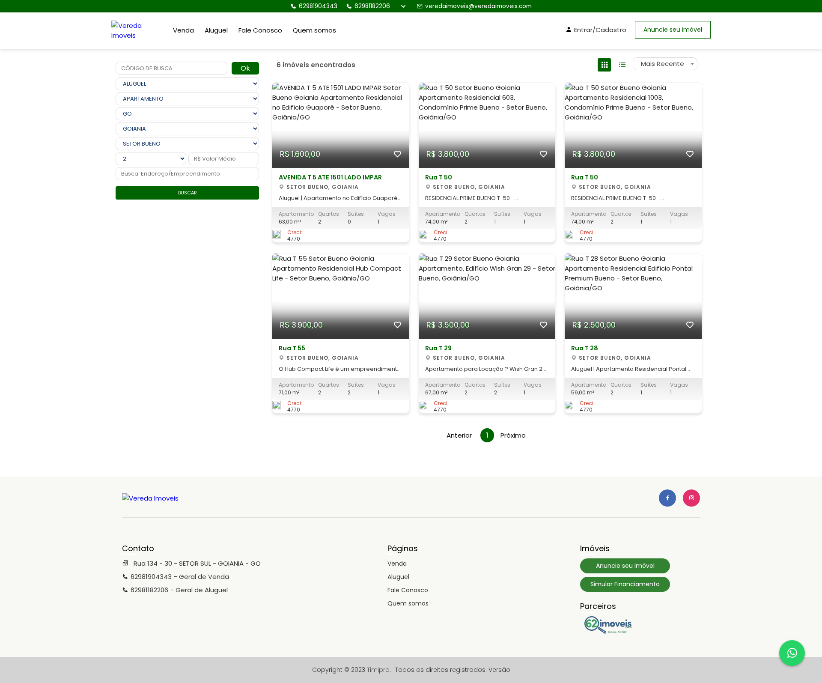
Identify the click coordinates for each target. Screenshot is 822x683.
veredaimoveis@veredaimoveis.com (478, 6)
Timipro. (379, 669)
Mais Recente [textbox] (662, 63)
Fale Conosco (260, 30)
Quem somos (314, 30)
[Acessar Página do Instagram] (691, 498)
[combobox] (665, 64)
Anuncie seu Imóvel (672, 29)
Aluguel (216, 30)
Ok (245, 68)
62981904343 (318, 6)
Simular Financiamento (625, 584)
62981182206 (372, 6)
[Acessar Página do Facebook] (667, 498)
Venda (183, 30)
